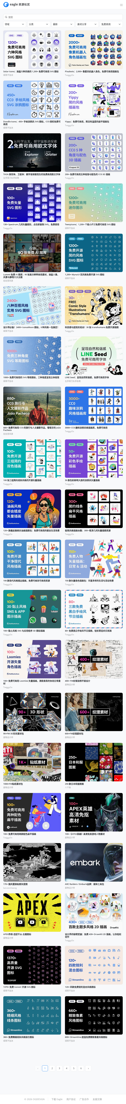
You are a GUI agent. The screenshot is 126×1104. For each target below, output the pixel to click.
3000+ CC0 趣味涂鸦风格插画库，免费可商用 (86, 427)
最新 (55, 24)
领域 (7, 24)
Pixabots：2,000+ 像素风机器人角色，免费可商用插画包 (92, 71)
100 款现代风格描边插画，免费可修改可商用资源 (26, 580)
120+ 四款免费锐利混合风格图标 (80, 987)
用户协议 (71, 1099)
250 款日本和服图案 (74, 784)
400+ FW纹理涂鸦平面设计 (77, 681)
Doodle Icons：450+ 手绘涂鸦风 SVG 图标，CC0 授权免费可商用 (32, 122)
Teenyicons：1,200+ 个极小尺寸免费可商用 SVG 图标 (90, 224)
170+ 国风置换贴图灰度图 (15, 884)
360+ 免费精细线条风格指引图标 (18, 1037)
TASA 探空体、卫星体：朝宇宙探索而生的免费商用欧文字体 (31, 174)
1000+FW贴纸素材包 (13, 784)
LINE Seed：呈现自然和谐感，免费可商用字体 (87, 377)
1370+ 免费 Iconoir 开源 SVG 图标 (19, 987)
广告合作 (84, 1099)
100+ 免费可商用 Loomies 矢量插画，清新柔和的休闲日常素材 (32, 682)
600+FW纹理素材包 (74, 733)
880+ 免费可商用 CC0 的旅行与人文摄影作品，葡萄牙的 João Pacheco (32, 429)
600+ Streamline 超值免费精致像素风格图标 (86, 1037)
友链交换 (97, 1099)
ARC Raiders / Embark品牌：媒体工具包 (84, 884)
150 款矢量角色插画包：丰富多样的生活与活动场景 (89, 580)
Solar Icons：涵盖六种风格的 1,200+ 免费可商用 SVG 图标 (31, 71)
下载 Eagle (57, 1099)
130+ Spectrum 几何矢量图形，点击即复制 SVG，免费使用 (31, 224)
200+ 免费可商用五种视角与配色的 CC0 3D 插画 (87, 174)
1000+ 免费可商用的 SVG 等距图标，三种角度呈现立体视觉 (31, 377)
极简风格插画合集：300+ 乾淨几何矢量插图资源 (88, 530)
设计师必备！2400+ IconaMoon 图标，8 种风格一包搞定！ (31, 327)
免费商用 (106, 24)
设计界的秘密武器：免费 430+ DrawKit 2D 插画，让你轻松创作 (93, 935)
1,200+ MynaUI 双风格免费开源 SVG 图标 (84, 274)
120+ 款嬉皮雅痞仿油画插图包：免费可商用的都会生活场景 (31, 530)
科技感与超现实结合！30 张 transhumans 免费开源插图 (92, 327)
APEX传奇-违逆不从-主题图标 (17, 934)
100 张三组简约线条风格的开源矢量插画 (22, 480)
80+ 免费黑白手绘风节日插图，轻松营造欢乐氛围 (88, 631)
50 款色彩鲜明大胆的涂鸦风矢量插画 (82, 480)
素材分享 (81, 24)
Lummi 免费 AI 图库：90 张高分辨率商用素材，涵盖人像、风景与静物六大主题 (31, 275)
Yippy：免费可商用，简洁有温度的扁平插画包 (87, 121)
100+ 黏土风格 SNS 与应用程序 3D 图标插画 (24, 631)
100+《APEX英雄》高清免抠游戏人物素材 (85, 834)
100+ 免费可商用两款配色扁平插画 (19, 834)
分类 (31, 24)
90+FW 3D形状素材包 (13, 733)
